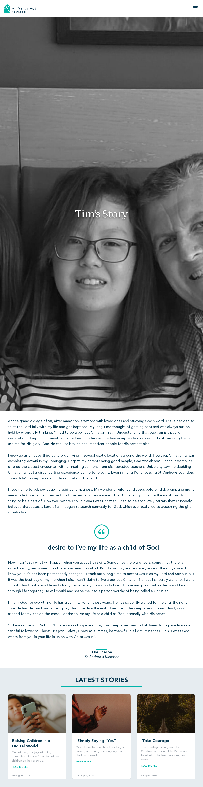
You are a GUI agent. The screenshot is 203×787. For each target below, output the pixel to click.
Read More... (20, 767)
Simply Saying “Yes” (96, 741)
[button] (195, 7)
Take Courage (155, 741)
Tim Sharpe (101, 652)
